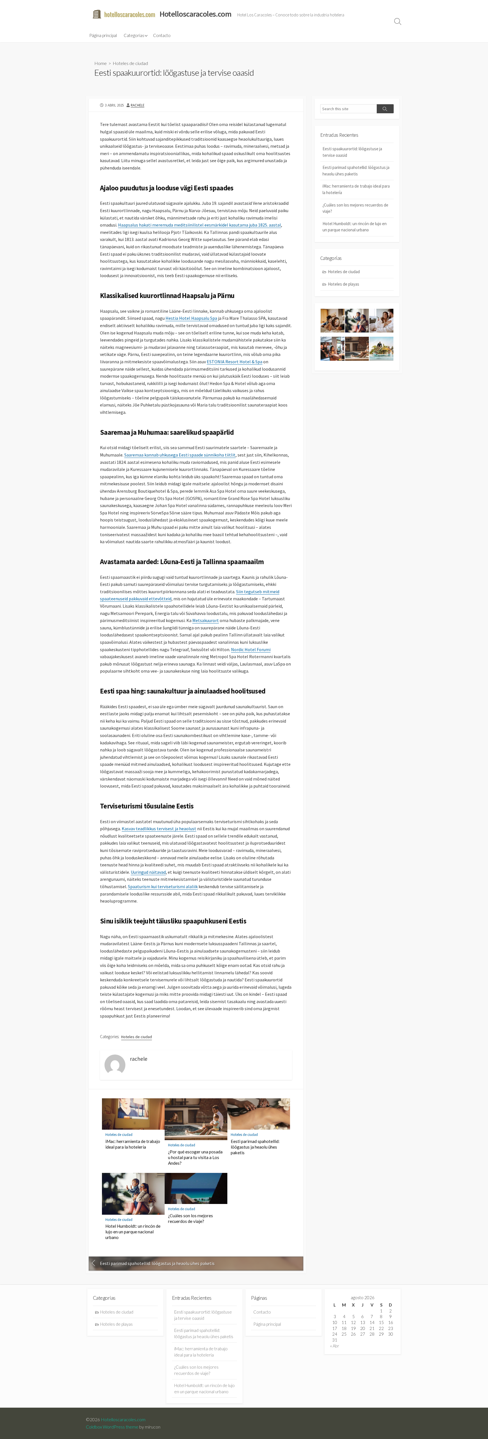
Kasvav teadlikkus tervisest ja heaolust (159, 828)
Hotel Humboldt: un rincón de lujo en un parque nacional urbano (132, 1231)
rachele (137, 105)
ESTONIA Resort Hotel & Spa (234, 361)
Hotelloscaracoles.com (123, 1419)
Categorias (134, 35)
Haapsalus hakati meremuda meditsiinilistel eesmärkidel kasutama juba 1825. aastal (199, 225)
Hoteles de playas (343, 284)
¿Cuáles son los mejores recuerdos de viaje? (190, 1218)
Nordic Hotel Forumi (251, 649)
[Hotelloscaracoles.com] (123, 14)
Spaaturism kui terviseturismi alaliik (163, 886)
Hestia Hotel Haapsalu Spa (191, 318)
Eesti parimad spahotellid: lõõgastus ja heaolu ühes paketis (255, 1147)
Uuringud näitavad (148, 872)
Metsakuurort (205, 620)
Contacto (162, 35)
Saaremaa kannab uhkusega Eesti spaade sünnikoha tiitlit (180, 455)
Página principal (103, 35)
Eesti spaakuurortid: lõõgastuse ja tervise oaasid (352, 152)
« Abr (334, 1345)
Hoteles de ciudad (130, 63)
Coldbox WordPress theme (112, 1426)
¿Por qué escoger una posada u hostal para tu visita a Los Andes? (195, 1157)
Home (100, 63)
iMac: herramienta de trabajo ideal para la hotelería (132, 1144)
